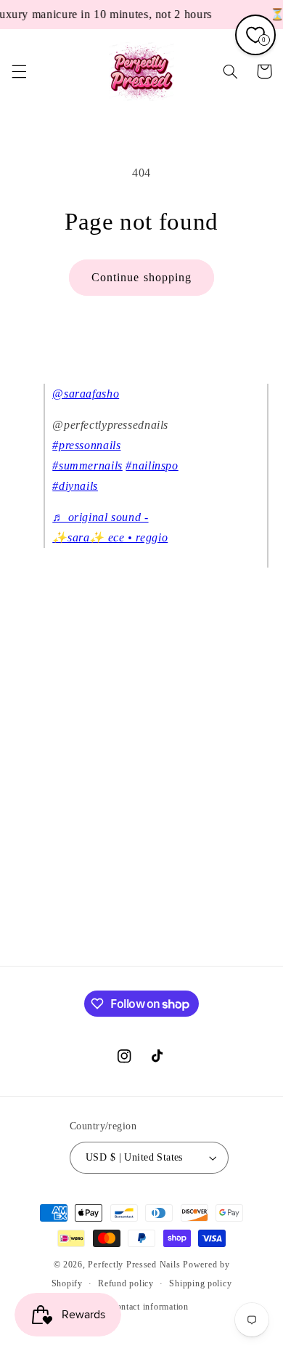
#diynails (75, 486)
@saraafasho (85, 393)
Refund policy (126, 1283)
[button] (19, 71)
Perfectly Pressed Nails (134, 1264)
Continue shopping (141, 277)
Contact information (149, 1306)
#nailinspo (152, 465)
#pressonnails (86, 445)
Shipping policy (200, 1283)
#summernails (87, 465)
